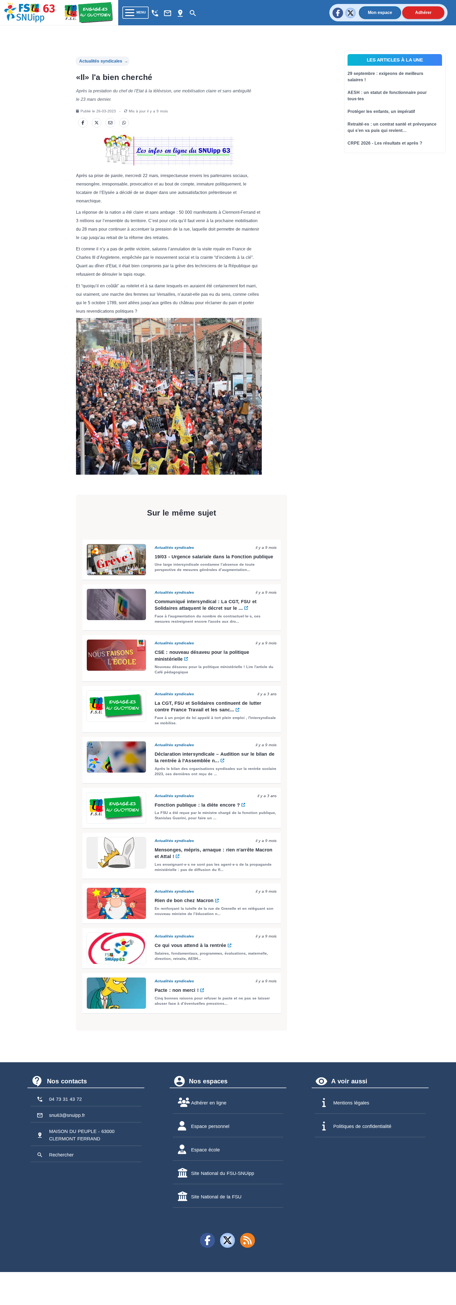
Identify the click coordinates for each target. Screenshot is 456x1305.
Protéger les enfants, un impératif (381, 111)
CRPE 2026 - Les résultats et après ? (385, 143)
